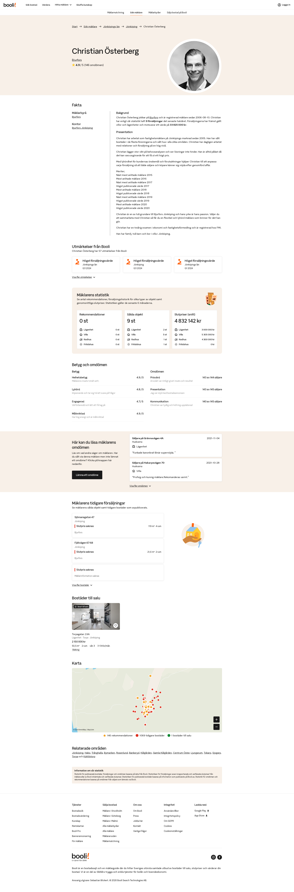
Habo (87, 752)
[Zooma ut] (216, 727)
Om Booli (137, 811)
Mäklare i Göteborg (112, 816)
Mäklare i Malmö (110, 821)
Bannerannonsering (81, 836)
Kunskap (76, 821)
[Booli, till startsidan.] (10, 5)
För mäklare (77, 841)
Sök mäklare (136, 12)
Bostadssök (77, 811)
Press (136, 816)
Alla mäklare (108, 831)
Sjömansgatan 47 (84, 517)
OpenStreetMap (80, 730)
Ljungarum (197, 752)
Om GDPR (169, 821)
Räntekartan (78, 826)
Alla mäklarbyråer (111, 826)
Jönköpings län (111, 26)
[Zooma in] (216, 719)
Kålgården (146, 752)
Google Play (200, 810)
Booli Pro (76, 831)
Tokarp (207, 752)
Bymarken (109, 752)
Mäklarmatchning (115, 12)
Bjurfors (77, 60)
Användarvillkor (171, 811)
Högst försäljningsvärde (98, 260)
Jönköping (131, 26)
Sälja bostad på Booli (177, 12)
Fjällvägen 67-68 (84, 542)
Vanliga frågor (140, 831)
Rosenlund (122, 752)
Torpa (75, 756)
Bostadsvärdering (80, 816)
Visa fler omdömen (139, 486)
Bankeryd (134, 752)
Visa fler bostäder (80, 585)
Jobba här (138, 821)
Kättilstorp (89, 756)
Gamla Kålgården (162, 752)
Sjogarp (216, 752)
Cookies (168, 826)
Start (74, 26)
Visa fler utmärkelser (82, 277)
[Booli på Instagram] (213, 857)
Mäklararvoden (110, 836)
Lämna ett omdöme (87, 474)
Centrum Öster (181, 752)
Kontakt (137, 826)
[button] (137, 698)
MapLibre (90, 730)
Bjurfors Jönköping (82, 127)
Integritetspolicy (172, 816)
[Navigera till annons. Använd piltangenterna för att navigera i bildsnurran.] (96, 616)
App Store (199, 815)
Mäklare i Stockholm (112, 811)
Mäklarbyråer (155, 12)
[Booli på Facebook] (219, 857)
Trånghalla (97, 752)
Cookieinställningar (173, 831)
